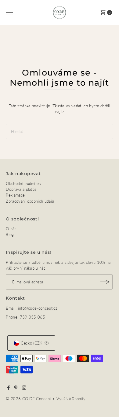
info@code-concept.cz (37, 308)
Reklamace (15, 195)
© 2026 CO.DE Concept (29, 398)
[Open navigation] (9, 12)
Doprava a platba (21, 189)
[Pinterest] (15, 388)
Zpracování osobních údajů (30, 201)
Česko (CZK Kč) (35, 343)
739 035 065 (32, 317)
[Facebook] (8, 388)
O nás (11, 228)
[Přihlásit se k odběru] (105, 282)
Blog (10, 234)
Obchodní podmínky (23, 183)
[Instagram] (24, 388)
